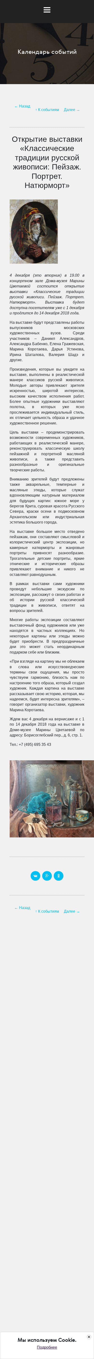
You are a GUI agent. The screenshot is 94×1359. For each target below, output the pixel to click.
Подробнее (47, 1347)
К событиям (48, 110)
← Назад (22, 106)
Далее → (72, 110)
